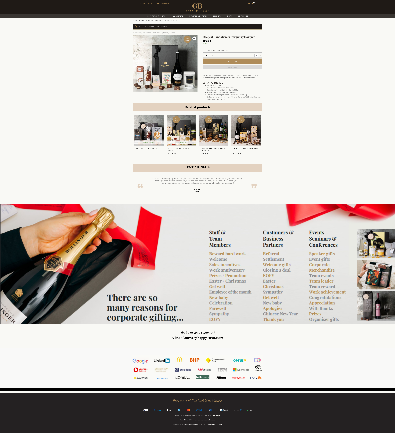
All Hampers (177, 16)
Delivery (217, 16)
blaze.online (217, 424)
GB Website (243, 16)
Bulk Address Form (198, 16)
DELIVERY (165, 3)
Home (135, 33)
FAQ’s (229, 16)
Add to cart (233, 61)
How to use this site (156, 16)
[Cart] (248, 3)
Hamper (141, 33)
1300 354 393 (148, 3)
